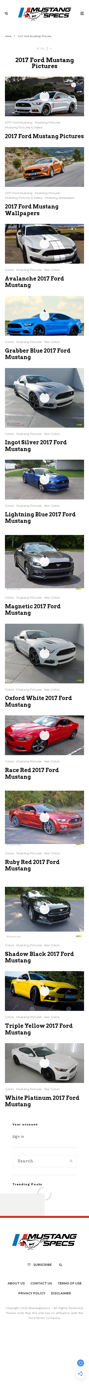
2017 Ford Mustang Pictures (44, 136)
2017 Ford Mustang (18, 122)
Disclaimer (61, 1293)
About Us (16, 1283)
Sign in (18, 1136)
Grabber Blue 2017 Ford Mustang (37, 353)
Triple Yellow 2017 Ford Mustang (39, 1029)
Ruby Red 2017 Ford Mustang (32, 865)
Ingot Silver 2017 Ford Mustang (36, 445)
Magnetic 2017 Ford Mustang (33, 609)
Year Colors (52, 270)
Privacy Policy (31, 1293)
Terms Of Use (70, 1283)
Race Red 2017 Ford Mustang (32, 773)
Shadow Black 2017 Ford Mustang (39, 957)
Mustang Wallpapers (59, 198)
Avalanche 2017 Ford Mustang (34, 281)
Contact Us (41, 1283)
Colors (9, 270)
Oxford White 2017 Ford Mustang (38, 701)
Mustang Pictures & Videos (24, 127)
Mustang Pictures (47, 122)
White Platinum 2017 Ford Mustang (42, 1101)
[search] (71, 1161)
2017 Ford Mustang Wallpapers (32, 209)
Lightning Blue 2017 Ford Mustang (40, 517)
